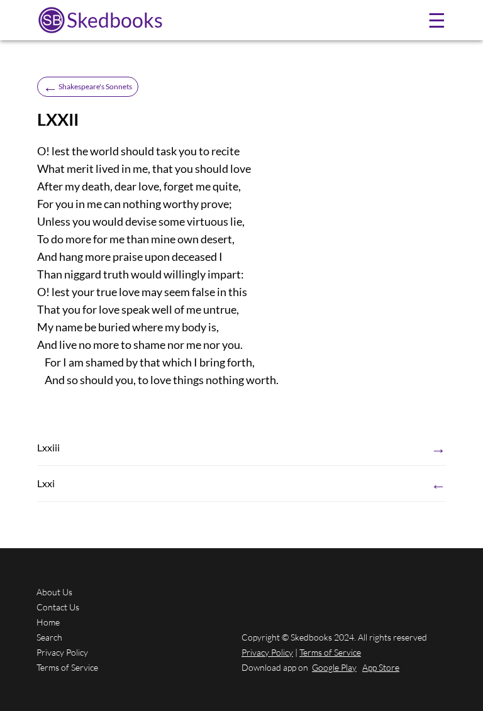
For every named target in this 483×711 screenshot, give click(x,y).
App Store (380, 667)
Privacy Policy (62, 652)
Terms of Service (67, 667)
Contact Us (57, 607)
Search (49, 637)
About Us (54, 592)
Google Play (334, 667)
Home (48, 622)
